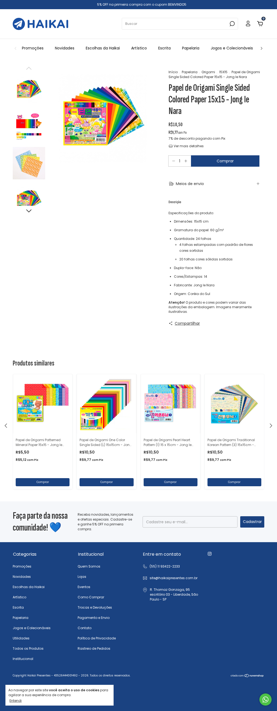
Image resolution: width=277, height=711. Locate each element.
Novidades (64, 48)
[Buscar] (232, 23)
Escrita (164, 48)
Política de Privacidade (97, 638)
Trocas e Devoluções (95, 607)
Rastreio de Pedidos (94, 648)
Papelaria (190, 48)
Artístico (139, 48)
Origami (208, 72)
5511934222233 (161, 566)
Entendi (15, 700)
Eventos (84, 587)
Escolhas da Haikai (103, 48)
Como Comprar (91, 597)
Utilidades (21, 638)
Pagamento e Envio (94, 617)
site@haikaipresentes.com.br (173, 578)
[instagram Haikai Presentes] (209, 553)
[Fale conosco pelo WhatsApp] (265, 699)
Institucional (23, 658)
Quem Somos (89, 566)
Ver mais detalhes (188, 146)
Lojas (82, 576)
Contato (84, 628)
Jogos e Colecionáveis (232, 48)
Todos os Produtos (28, 648)
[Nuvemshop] (247, 676)
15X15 (223, 72)
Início (173, 72)
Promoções (33, 48)
